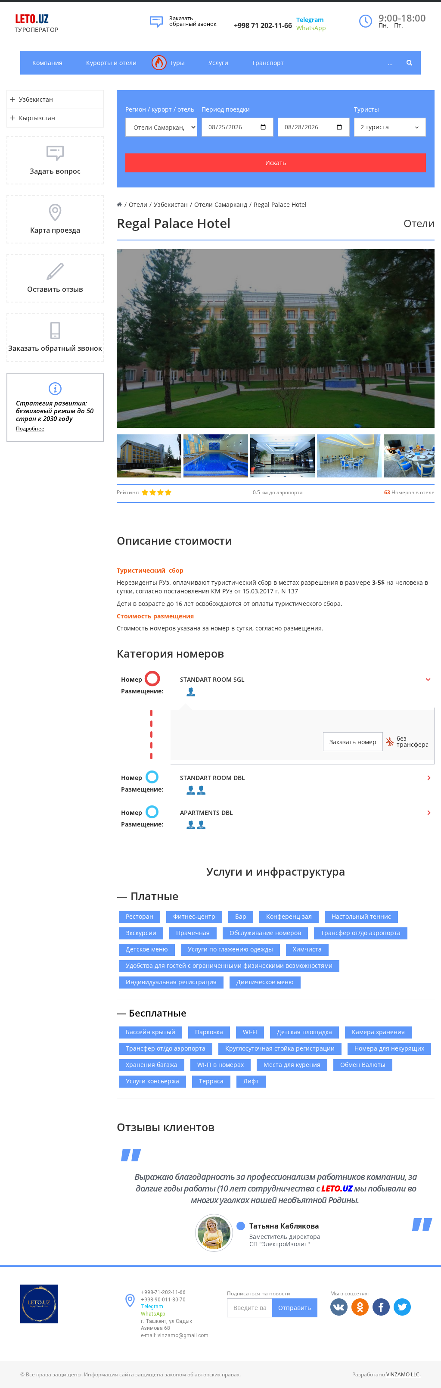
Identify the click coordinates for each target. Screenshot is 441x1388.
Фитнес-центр (194, 916)
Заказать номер (352, 742)
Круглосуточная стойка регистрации (280, 1048)
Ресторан (139, 916)
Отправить (294, 1308)
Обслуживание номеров (265, 933)
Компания (47, 63)
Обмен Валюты (362, 1064)
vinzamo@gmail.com (183, 1335)
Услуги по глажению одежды (230, 949)
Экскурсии (141, 933)
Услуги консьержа (152, 1081)
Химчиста (307, 949)
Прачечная (193, 933)
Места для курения (292, 1064)
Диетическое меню (265, 982)
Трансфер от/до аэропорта (361, 933)
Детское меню (147, 949)
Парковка (209, 1032)
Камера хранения (378, 1032)
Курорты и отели (111, 63)
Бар (240, 916)
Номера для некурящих (389, 1048)
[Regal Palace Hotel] (149, 455)
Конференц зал (289, 916)
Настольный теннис (361, 916)
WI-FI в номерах (220, 1064)
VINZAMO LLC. (403, 1374)
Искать (275, 163)
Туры (177, 63)
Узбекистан (36, 99)
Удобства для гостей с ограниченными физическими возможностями (229, 965)
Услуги (218, 63)
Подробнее (30, 428)
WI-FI (250, 1032)
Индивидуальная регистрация (171, 982)
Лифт (251, 1081)
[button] (276, 687)
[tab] (276, 687)
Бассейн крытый (150, 1032)
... (390, 63)
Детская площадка (304, 1032)
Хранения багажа (151, 1064)
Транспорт (268, 63)
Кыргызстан (37, 118)
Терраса (211, 1081)
